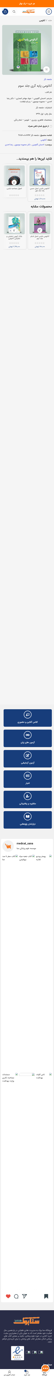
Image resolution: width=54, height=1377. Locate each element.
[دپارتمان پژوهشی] (28, 816)
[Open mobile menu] (48, 11)
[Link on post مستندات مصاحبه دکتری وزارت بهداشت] (10, 1181)
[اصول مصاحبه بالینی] (14, 176)
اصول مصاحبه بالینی (14, 188)
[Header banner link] (27, 3)
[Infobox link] (27, 846)
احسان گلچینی (38, 144)
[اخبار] (28, 776)
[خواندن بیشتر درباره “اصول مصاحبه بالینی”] (14, 182)
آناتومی (42, 20)
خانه (50, 20)
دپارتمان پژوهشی (27, 824)
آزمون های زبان (28, 742)
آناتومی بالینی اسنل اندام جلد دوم (40, 237)
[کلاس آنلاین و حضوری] (28, 714)
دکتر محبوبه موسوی (23, 144)
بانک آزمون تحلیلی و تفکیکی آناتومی (14, 237)
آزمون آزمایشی (27, 763)
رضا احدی (9, 144)
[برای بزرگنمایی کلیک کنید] (46, 69)
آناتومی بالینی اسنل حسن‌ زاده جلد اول (39, 189)
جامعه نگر (48, 79)
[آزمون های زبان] (28, 735)
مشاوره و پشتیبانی (27, 803)
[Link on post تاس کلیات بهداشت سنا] (44, 1181)
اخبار (28, 783)
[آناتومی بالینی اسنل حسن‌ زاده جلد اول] (39, 176)
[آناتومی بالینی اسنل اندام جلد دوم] (39, 223)
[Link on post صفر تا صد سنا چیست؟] (10, 963)
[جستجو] (14, 11)
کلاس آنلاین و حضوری (28, 722)
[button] (39, 182)
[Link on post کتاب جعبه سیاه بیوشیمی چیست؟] (27, 963)
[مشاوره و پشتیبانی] (28, 796)
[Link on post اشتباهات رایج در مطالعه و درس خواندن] (27, 1181)
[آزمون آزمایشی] (28, 755)
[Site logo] (28, 11)
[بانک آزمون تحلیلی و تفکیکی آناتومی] (14, 223)
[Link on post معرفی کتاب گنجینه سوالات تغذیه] (44, 963)
